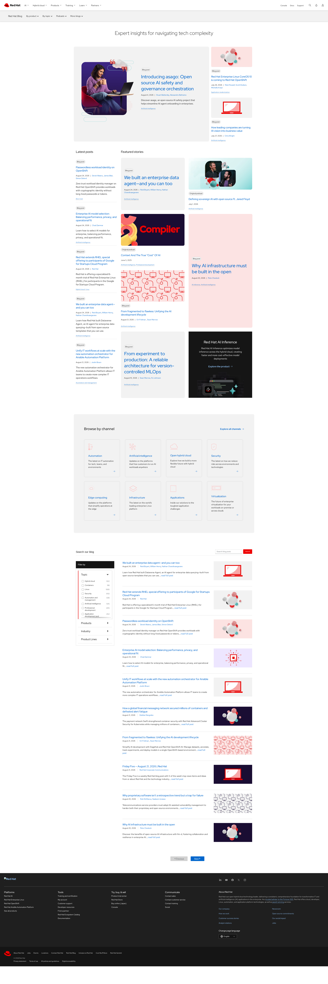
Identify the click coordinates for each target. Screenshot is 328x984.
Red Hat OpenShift (11, 903)
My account (62, 900)
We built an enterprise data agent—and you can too (151, 562)
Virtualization (218, 496)
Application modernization (220, 92)
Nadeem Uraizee (159, 799)
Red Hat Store (117, 900)
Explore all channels (230, 428)
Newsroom (276, 909)
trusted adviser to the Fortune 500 (279, 899)
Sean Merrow (152, 319)
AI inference (196, 285)
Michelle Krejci (217, 87)
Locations (44, 953)
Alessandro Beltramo (178, 95)
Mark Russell (230, 85)
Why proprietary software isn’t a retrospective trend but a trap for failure (162, 795)
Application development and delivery (92, 616)
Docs (292, 5)
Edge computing (97, 497)
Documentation (64, 918)
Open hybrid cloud (180, 455)
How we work (224, 913)
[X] (238, 880)
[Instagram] (244, 880)
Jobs (274, 923)
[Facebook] (232, 880)
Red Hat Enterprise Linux (14, 900)
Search (247, 551)
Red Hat (95, 269)
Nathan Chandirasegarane (86, 315)
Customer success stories (229, 918)
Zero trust (79, 199)
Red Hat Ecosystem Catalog (69, 914)
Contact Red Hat (57, 953)
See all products (10, 911)
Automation (95, 455)
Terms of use (33, 961)
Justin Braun (96, 362)
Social (167, 907)
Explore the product (218, 366)
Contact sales (170, 896)
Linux (87, 289)
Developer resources (66, 907)
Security (216, 455)
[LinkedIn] (220, 880)
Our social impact (279, 918)
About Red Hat (19, 953)
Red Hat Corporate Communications (154, 770)
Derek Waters (97, 175)
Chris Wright (229, 136)
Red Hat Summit (116, 953)
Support (300, 5)
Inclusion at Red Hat (86, 953)
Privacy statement (20, 961)
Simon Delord (81, 178)
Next (196, 858)
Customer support (65, 903)
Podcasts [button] (60, 16)
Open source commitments (283, 913)
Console (283, 5)
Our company (224, 909)
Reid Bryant (96, 312)
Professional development (145, 265)
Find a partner (63, 911)
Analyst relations (225, 923)
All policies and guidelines (50, 961)
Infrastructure (137, 497)
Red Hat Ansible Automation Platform (19, 907)
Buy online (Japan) (118, 903)
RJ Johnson (156, 378)
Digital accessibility (68, 961)
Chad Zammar (97, 225)
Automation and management (86, 383)
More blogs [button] (75, 16)
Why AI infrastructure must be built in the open (148, 824)
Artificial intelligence (148, 108)
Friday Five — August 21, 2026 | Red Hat (144, 766)
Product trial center (119, 896)
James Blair (108, 175)
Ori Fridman (141, 319)
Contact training (171, 903)
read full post (167, 575)
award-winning (278, 902)
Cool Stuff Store (101, 953)
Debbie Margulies (146, 715)
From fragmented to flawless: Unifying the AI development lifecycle (160, 737)
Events (36, 953)
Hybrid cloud (80, 289)
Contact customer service (175, 900)
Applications (177, 497)
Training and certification (67, 896)
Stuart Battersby (162, 95)
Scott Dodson (241, 85)
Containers (89, 585)
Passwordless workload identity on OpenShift (147, 621)
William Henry (107, 312)
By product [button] (31, 16)
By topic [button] (46, 16)
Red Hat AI (8, 896)
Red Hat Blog (15, 16)
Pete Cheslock (213, 278)
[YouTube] (226, 880)
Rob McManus (145, 799)
